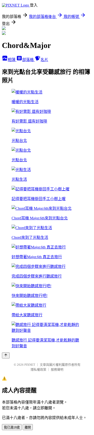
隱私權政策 (38, 369)
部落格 (28, 60)
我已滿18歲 (12, 427)
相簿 (12, 60)
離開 (28, 427)
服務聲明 (57, 369)
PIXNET (29, 364)
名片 (44, 60)
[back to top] (6, 355)
